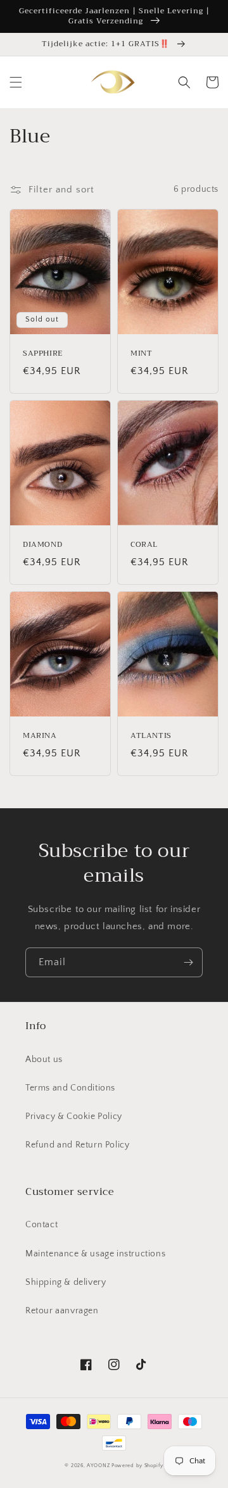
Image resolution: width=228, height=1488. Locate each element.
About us (44, 1059)
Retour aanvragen (62, 1311)
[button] (16, 82)
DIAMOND (42, 545)
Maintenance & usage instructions (95, 1254)
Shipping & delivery (65, 1282)
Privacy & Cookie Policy (73, 1116)
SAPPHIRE (43, 354)
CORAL (144, 545)
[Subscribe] (188, 962)
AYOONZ (98, 1465)
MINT (141, 354)
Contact (41, 1225)
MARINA (40, 736)
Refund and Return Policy (77, 1145)
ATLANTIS (151, 736)
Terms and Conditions (70, 1088)
